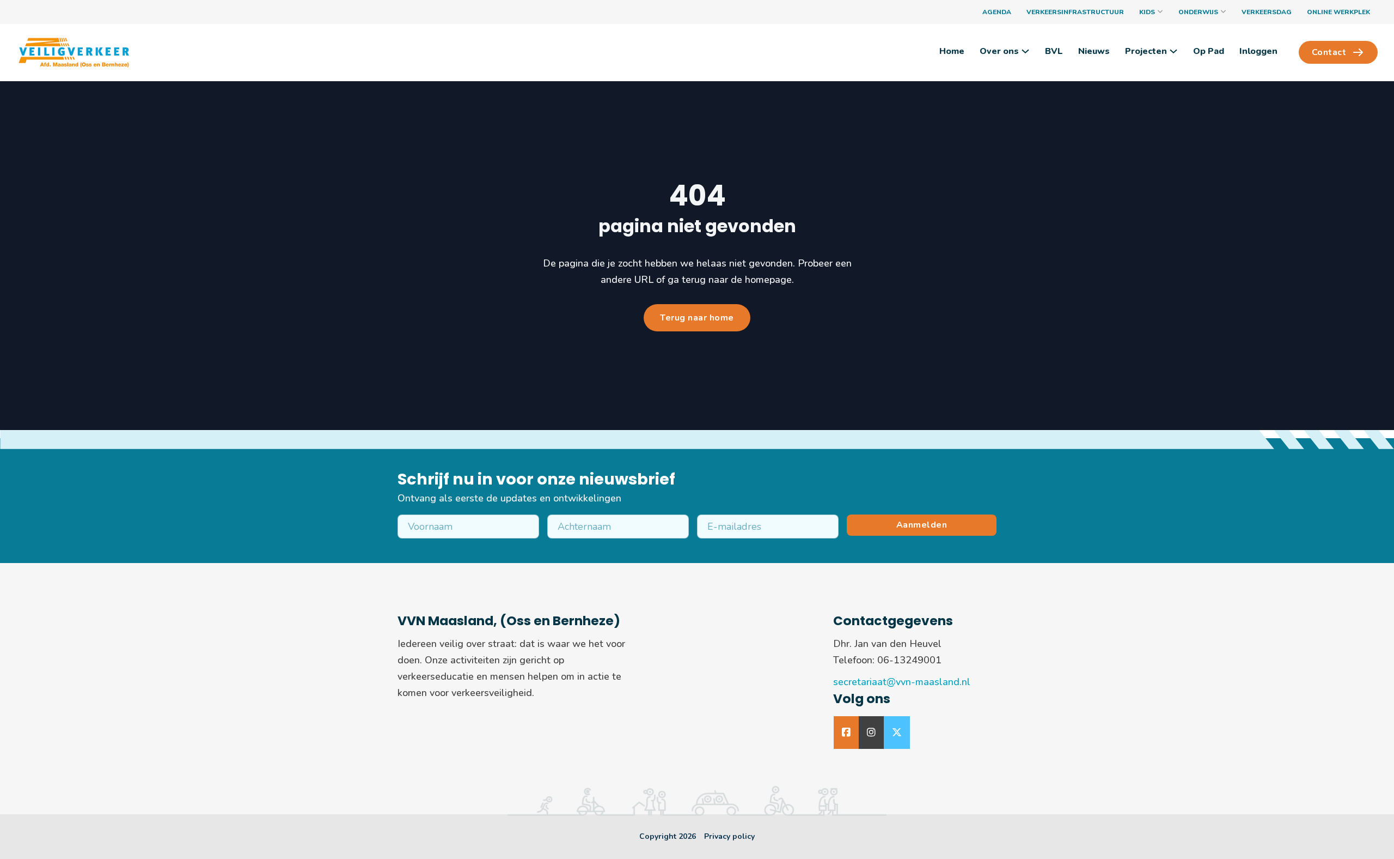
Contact (1329, 52)
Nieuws (1094, 51)
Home (951, 51)
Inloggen (1258, 51)
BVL (1054, 51)
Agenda (996, 12)
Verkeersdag (1267, 12)
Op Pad (1208, 51)
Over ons (999, 51)
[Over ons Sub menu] (1025, 51)
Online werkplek (1338, 12)
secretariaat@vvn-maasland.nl (901, 681)
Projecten (1146, 51)
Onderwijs (1198, 12)
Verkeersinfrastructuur (1075, 12)
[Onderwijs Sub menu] (1223, 12)
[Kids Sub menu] (1160, 12)
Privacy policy (729, 836)
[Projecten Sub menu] (1173, 51)
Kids (1147, 12)
